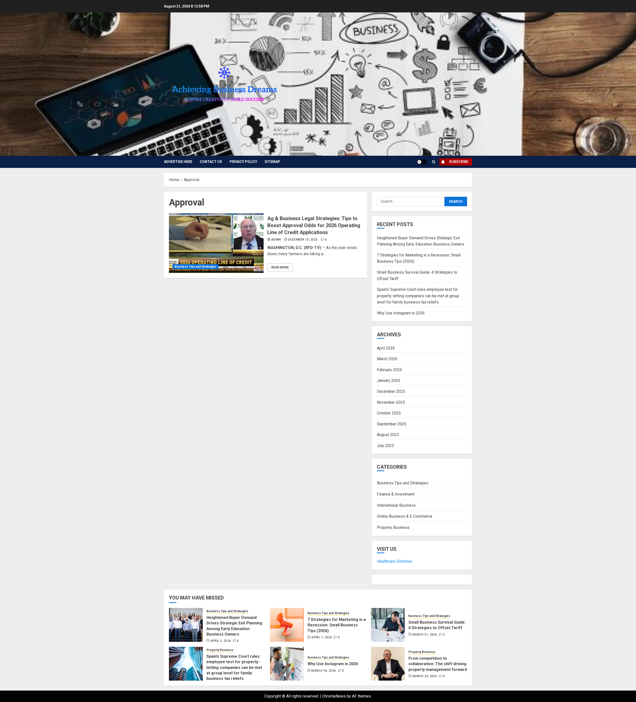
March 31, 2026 (424, 634)
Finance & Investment (395, 494)
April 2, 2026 (220, 641)
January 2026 (388, 380)
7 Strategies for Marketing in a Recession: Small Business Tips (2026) (337, 625)
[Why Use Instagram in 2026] (287, 664)
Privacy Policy (243, 162)
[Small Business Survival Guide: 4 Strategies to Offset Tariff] (388, 625)
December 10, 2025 (303, 239)
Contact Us (211, 162)
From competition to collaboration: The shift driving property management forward (437, 664)
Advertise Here (178, 162)
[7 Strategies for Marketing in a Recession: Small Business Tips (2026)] (287, 625)
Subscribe (458, 162)
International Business (396, 505)
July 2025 (385, 445)
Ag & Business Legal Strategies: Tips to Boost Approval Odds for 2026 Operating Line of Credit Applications (313, 225)
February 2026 (389, 369)
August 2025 (388, 434)
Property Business (393, 527)
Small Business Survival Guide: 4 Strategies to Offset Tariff (437, 625)
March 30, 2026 (323, 670)
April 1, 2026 (321, 637)
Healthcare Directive (394, 561)
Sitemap (272, 162)
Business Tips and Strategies (195, 266)
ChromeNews (334, 696)
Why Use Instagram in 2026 (401, 313)
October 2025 (389, 413)
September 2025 (391, 424)
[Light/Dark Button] (422, 161)
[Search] (434, 162)
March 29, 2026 (424, 676)
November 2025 (391, 402)
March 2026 (387, 358)
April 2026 (386, 348)
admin (276, 239)
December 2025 (391, 391)
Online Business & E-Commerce (404, 516)
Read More (280, 267)
